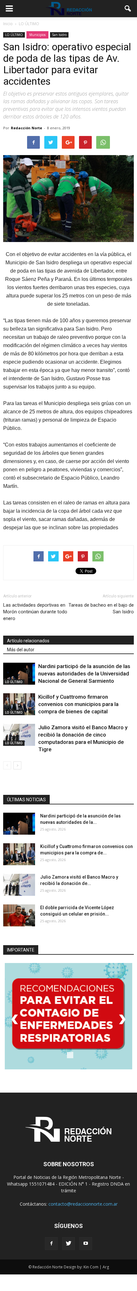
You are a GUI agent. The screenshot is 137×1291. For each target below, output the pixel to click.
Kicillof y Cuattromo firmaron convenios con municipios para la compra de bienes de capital (78, 704)
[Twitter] (68, 1243)
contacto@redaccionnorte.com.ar (83, 1204)
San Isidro (59, 34)
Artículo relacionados (28, 640)
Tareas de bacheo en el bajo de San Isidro (101, 608)
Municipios (37, 34)
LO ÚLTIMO (14, 34)
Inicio (8, 23)
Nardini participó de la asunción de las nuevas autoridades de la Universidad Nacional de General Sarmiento (84, 673)
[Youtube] (85, 1243)
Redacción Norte (26, 127)
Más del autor (20, 649)
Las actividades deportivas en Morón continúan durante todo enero (35, 611)
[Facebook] (51, 1243)
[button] (128, 8)
